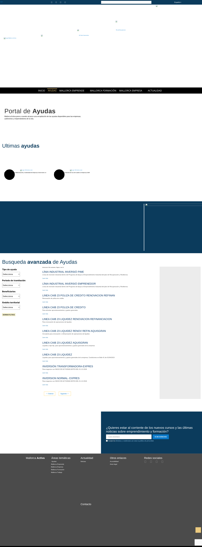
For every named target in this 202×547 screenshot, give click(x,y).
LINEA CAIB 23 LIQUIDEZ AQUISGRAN (65, 342)
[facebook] (56, 2)
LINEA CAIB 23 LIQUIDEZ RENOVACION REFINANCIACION (77, 319)
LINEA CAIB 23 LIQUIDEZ (57, 354)
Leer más (45, 278)
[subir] (198, 530)
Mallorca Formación (103, 90)
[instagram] (51, 2)
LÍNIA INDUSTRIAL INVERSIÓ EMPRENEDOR (69, 283)
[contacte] (69, 2)
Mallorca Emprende (71, 90)
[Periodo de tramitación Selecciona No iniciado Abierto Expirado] (11, 285)
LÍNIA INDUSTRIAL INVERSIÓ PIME (63, 271)
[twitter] (60, 2)
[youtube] (65, 2)
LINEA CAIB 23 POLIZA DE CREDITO (64, 307)
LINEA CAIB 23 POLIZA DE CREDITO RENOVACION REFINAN (78, 295)
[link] (191, 530)
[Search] (149, 2)
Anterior (51, 394)
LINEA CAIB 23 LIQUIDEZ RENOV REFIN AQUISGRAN (74, 331)
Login (1, 1)
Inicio (41, 90)
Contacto (86, 504)
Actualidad (155, 90)
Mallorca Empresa (130, 90)
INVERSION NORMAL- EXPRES (61, 378)
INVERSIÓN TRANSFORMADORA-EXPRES (67, 366)
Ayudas (52, 90)
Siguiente (63, 394)
